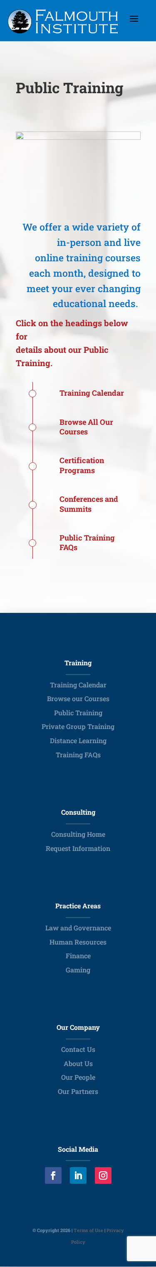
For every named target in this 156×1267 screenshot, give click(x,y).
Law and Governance (78, 927)
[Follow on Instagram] (103, 1175)
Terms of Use (88, 1230)
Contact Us (78, 1049)
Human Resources (78, 941)
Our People (78, 1077)
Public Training (78, 712)
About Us (78, 1063)
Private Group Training (78, 726)
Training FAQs (78, 754)
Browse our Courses (78, 698)
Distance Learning (78, 740)
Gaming (78, 969)
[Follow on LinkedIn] (78, 1175)
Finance (78, 955)
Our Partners (78, 1091)
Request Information (78, 848)
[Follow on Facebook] (53, 1175)
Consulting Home (78, 834)
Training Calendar (78, 684)
